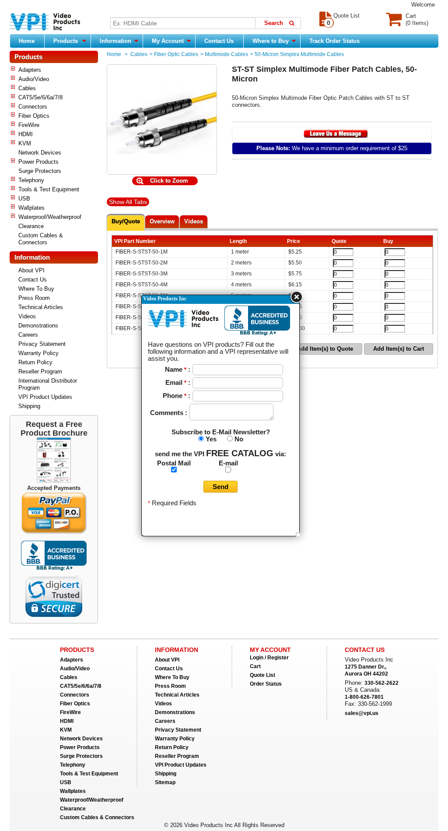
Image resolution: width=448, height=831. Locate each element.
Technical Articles (40, 307)
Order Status (266, 684)
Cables (27, 88)
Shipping (29, 406)
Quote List (262, 675)
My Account (169, 41)
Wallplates (31, 207)
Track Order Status (334, 41)
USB (24, 198)
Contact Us (219, 41)
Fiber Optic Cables (176, 54)
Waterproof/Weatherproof (49, 217)
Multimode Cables (226, 54)
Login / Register (269, 658)
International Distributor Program (47, 384)
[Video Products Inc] (45, 22)
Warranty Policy (38, 353)
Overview (162, 221)
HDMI (25, 134)
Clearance (31, 226)
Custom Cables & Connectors (40, 239)
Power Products (38, 161)
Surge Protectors (39, 171)
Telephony (31, 180)
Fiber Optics (33, 116)
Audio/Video (33, 79)
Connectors (32, 106)
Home (27, 41)
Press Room (34, 298)
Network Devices (39, 152)
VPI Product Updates (45, 397)
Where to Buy (271, 41)
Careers (28, 334)
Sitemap (165, 782)
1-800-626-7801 (364, 697)
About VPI (31, 270)
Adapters (29, 70)
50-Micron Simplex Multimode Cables (299, 54)
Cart (255, 666)
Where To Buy (36, 288)
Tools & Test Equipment (48, 189)
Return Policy (35, 362)
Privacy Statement (42, 344)
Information (116, 41)
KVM (24, 143)
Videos (27, 316)
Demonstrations (38, 325)
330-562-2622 (381, 683)
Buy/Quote (126, 221)
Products (65, 41)
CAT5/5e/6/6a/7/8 (40, 97)
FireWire (28, 125)
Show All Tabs (128, 201)
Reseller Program (40, 371)
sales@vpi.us (361, 713)
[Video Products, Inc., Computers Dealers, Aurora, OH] (54, 556)
